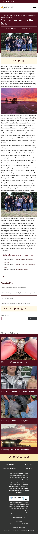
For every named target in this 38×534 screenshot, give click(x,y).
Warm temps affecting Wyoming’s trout (14, 287)
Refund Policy (31, 530)
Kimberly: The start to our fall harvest (18, 391)
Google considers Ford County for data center (16, 303)
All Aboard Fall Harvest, (8, 15)
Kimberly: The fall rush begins (14, 420)
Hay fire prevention (8, 298)
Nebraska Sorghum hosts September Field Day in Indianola (19, 293)
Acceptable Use (23, 530)
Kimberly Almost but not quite (14, 362)
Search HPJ (4, 315)
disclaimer (21, 517)
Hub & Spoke (22, 527)
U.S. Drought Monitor (22, 269)
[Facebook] (14, 61)
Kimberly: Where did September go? (16, 449)
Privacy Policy (15, 530)
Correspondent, (32, 15)
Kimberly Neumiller (6, 17)
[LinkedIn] (23, 61)
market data (24, 502)
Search (32, 319)
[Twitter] (19, 61)
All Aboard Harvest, (21, 15)
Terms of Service (7, 530)
